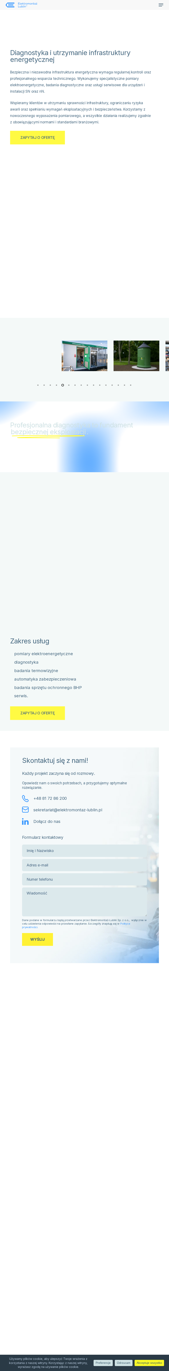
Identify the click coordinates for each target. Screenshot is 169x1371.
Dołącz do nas (46, 821)
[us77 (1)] (33, 356)
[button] (161, 5)
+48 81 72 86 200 (50, 798)
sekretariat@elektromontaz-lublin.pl (67, 809)
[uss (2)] (137, 356)
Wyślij (37, 939)
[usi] (85, 356)
